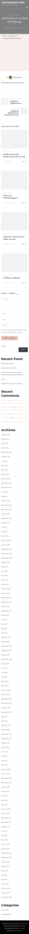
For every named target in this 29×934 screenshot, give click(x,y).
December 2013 (6, 734)
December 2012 (6, 778)
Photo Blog (5, 910)
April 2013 (4, 760)
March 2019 (5, 536)
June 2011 (4, 831)
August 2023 (5, 439)
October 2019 (5, 514)
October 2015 (5, 708)
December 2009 (6, 897)
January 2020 (5, 501)
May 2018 (4, 575)
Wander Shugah (7, 407)
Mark (3, 422)
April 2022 (4, 470)
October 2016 (5, 655)
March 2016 (5, 686)
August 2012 (5, 791)
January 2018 (5, 593)
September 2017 (6, 611)
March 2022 (5, 474)
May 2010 (4, 875)
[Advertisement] (14, 54)
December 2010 (6, 853)
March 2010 (5, 884)
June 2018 (4, 571)
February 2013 (6, 769)
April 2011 (4, 835)
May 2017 (4, 628)
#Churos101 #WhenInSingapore (10, 196)
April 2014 (4, 721)
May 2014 (4, 716)
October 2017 (5, 606)
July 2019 (4, 527)
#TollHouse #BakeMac (11, 278)
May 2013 (4, 756)
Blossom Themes (19, 928)
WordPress (18, 931)
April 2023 (4, 443)
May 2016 (4, 677)
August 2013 (5, 747)
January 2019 (5, 545)
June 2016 (4, 672)
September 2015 (6, 712)
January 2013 (5, 774)
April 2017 (4, 633)
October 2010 (5, 862)
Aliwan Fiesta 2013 (18, 414)
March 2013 (5, 765)
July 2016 (4, 668)
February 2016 (6, 690)
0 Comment (21, 28)
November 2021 (6, 487)
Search (3, 346)
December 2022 (6, 452)
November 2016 (6, 650)
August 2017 (5, 615)
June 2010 (4, 871)
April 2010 (4, 879)
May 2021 (4, 496)
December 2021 (6, 483)
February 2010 (6, 888)
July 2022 (4, 461)
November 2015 (6, 703)
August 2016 (5, 664)
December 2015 (6, 699)
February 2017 (6, 637)
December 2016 (6, 646)
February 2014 (6, 725)
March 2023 (5, 448)
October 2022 (5, 456)
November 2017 (6, 602)
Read (23, 161)
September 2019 (6, 518)
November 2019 (6, 509)
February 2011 (5, 844)
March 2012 (5, 804)
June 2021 (4, 492)
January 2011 (5, 849)
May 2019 (4, 531)
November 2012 (6, 782)
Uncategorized (14, 15)
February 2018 (6, 589)
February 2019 (6, 540)
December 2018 (6, 549)
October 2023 (5, 435)
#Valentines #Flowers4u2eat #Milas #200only (14, 238)
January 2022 (5, 479)
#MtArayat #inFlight (7, 363)
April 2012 (4, 800)
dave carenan (6, 418)
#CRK (3, 379)
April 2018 (4, 580)
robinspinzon (17, 77)
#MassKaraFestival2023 (8, 368)
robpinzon (5, 400)
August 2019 (5, 523)
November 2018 (6, 553)
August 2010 (5, 866)
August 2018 (5, 562)
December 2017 (6, 597)
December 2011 (6, 818)
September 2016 (6, 659)
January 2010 (5, 893)
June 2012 (4, 796)
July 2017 (4, 619)
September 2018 (6, 558)
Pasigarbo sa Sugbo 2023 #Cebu (11, 383)
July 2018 (4, 567)
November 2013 (6, 738)
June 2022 (4, 465)
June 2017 (4, 624)
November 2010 (6, 857)
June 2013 (4, 752)
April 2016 (4, 681)
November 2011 (6, 822)
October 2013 (5, 743)
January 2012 (5, 813)
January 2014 (5, 730)
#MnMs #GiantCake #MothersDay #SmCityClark (14, 155)
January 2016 (5, 694)
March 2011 (4, 840)
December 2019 (6, 505)
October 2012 (5, 787)
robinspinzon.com (12, 2)
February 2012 (6, 809)
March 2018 (5, 584)
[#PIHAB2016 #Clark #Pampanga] (12, 82)
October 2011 (5, 826)
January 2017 (5, 642)
